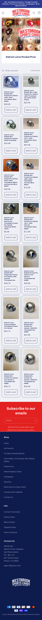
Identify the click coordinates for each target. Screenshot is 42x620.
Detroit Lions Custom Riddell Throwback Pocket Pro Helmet (11, 325)
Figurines (7, 482)
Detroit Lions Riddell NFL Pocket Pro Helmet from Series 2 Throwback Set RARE (11, 378)
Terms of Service (10, 532)
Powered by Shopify (33, 614)
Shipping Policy (10, 527)
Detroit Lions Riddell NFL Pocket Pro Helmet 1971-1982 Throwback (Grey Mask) (31, 137)
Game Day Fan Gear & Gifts (15, 487)
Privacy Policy (9, 517)
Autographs (8, 477)
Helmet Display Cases (12, 472)
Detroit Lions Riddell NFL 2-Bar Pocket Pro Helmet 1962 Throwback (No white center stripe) (31, 95)
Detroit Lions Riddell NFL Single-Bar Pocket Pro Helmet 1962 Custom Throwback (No (10, 275)
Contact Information (12, 512)
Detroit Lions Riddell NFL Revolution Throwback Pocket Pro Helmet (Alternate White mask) (11, 223)
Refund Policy (9, 522)
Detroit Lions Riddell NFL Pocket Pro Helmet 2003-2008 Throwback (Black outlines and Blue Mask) (11, 180)
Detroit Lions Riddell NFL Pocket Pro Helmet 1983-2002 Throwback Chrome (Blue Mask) (31, 179)
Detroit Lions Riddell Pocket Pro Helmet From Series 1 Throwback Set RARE (31, 275)
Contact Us (8, 497)
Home (6, 443)
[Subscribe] (35, 420)
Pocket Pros (9, 466)
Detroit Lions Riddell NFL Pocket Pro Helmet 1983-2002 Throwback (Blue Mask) (11, 96)
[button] (3, 12)
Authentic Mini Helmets (13, 492)
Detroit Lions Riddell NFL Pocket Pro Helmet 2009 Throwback (11, 137)
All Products (9, 448)
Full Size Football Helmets (14, 453)
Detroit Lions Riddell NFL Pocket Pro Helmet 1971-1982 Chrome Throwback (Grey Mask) (31, 223)
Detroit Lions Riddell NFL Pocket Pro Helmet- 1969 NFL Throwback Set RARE (31, 327)
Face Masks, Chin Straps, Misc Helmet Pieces (19, 460)
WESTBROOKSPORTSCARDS (17, 614)
